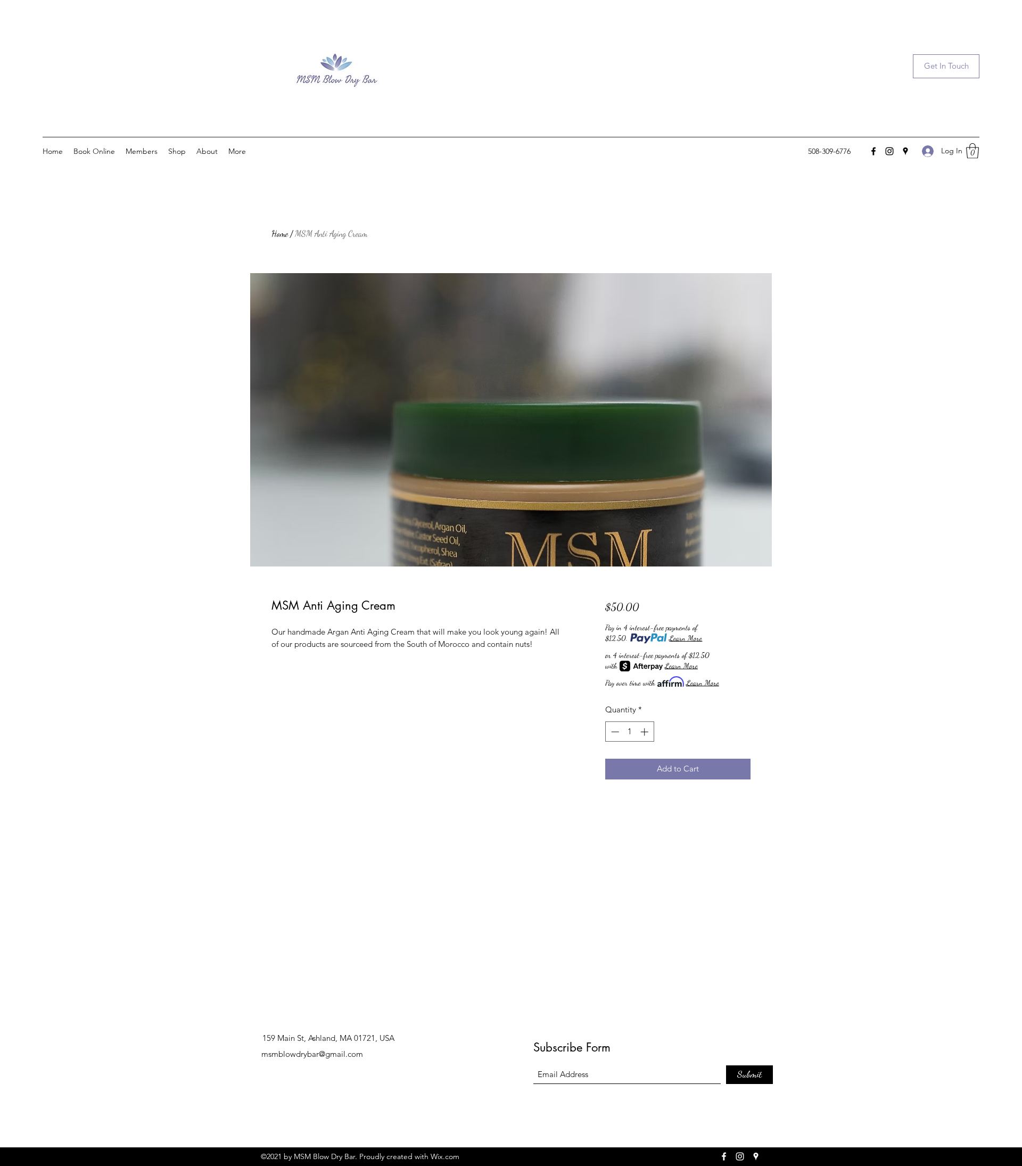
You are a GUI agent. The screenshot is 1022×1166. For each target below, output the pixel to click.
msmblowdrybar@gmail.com (312, 1054)
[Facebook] (873, 151)
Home (279, 233)
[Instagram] (889, 151)
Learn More (685, 638)
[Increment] (645, 732)
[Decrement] (614, 732)
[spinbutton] (629, 732)
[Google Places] (905, 151)
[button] (946, 66)
